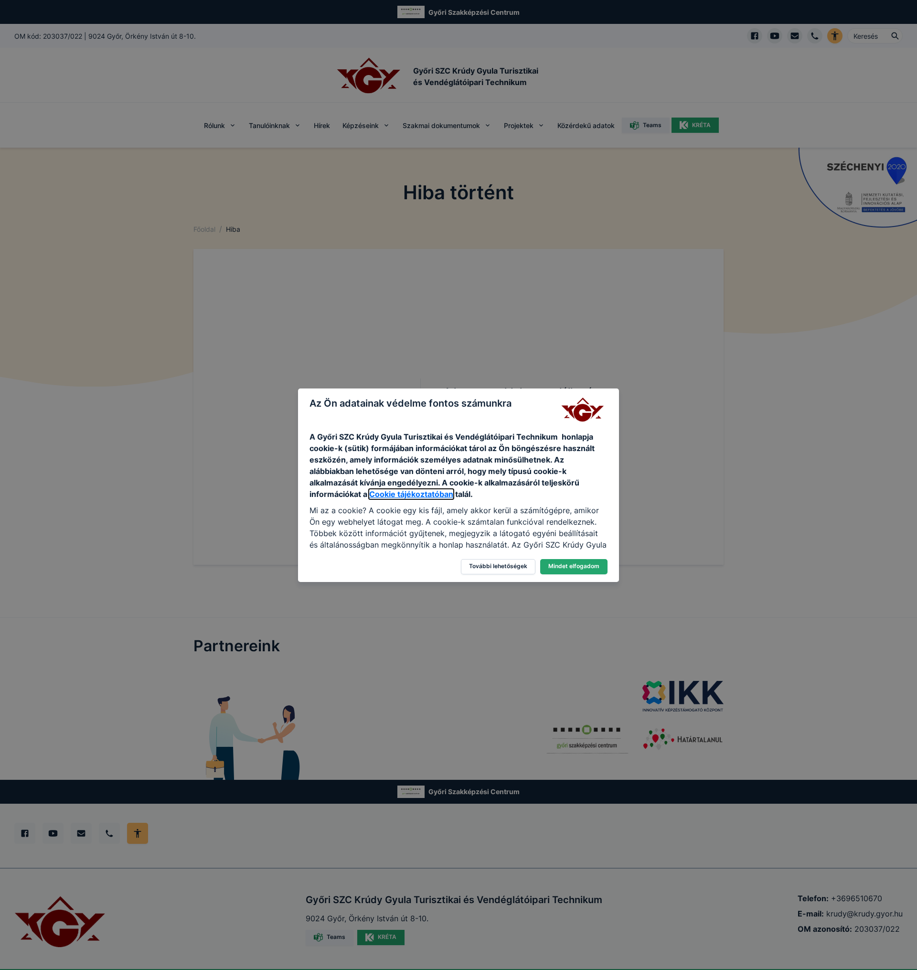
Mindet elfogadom (573, 566)
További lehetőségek (498, 566)
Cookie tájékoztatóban (411, 494)
